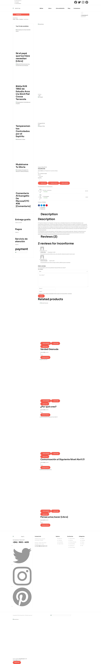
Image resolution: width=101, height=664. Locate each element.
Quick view (55, 343)
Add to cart (43, 183)
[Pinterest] (86, 2)
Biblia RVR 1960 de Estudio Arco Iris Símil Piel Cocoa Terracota (23, 92)
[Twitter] (79, 2)
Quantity (39, 177)
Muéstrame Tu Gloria (22, 165)
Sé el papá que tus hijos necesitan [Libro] (23, 57)
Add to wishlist (65, 183)
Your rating (40, 269)
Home (14, 19)
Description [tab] (49, 214)
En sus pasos (46, 196)
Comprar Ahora (54, 183)
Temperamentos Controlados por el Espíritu (23, 131)
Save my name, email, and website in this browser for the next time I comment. (55, 293)
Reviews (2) (42, 208)
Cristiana (21, 19)
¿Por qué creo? (48, 406)
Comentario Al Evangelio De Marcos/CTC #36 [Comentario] (23, 199)
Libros (17, 19)
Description (42, 207)
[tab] (64, 207)
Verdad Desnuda (49, 349)
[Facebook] (75, 2)
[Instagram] (83, 2)
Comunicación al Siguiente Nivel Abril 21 (62, 459)
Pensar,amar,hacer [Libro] (54, 517)
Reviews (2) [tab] (49, 236)
